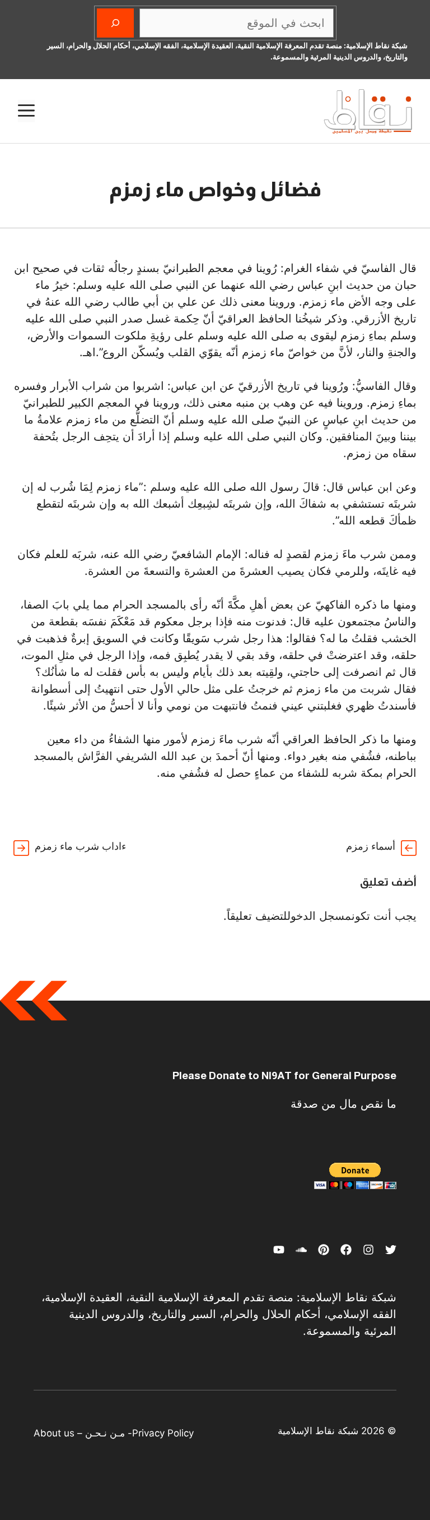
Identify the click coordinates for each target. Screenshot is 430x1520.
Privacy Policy (163, 1433)
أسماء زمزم (370, 846)
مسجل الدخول (319, 916)
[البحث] (115, 23)
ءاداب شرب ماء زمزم (80, 846)
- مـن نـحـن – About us (83, 1433)
